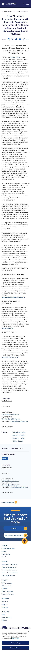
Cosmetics (16, 438)
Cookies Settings (15, 643)
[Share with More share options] (27, 39)
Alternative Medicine (19, 435)
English (4, 458)
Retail (22, 438)
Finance (20, 441)
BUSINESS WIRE (15, 57)
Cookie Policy (15, 638)
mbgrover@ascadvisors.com (10, 414)
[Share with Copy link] (23, 39)
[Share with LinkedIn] (8, 39)
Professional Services (19, 432)
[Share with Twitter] (12, 39)
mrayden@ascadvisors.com (19, 421)
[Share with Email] (20, 39)
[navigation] (27, 4)
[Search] (23, 4)
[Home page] (9, 4)
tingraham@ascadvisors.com (10, 419)
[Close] (28, 631)
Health (15, 441)
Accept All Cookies (15, 647)
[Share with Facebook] (16, 39)
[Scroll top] (25, 541)
